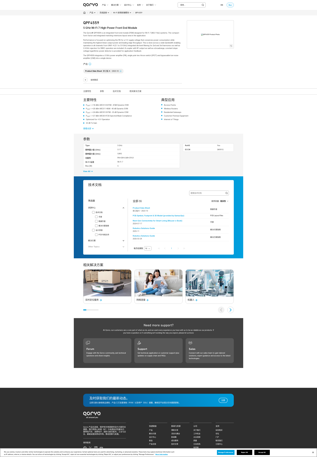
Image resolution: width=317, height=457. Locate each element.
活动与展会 (175, 434)
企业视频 (196, 437)
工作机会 (196, 434)
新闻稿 (173, 437)
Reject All (244, 452)
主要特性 (87, 91)
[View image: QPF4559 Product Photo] (210, 34)
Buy (230, 5)
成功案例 (174, 440)
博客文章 (174, 430)
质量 (195, 440)
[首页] (158, 416)
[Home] (84, 12)
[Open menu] (95, 13)
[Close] (313, 452)
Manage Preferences (225, 452)
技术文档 (117, 91)
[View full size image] (231, 45)
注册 (223, 400)
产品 (91, 13)
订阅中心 (219, 444)
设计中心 (152, 437)
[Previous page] (164, 248)
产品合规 (152, 444)
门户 (217, 437)
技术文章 (174, 444)
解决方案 (152, 434)
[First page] (158, 248)
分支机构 (196, 444)
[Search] (226, 193)
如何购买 (94, 80)
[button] (91, 64)
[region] (158, 452)
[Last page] (184, 248)
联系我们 (219, 440)
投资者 (196, 447)
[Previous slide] (221, 310)
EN (222, 5)
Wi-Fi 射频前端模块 (121, 13)
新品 (151, 440)
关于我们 (196, 430)
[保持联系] (85, 448)
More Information (161, 454)
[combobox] (192, 5)
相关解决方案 (135, 91)
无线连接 (103, 13)
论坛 (217, 434)
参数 (102, 91)
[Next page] (178, 248)
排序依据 (218, 201)
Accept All (262, 452)
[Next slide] (230, 310)
